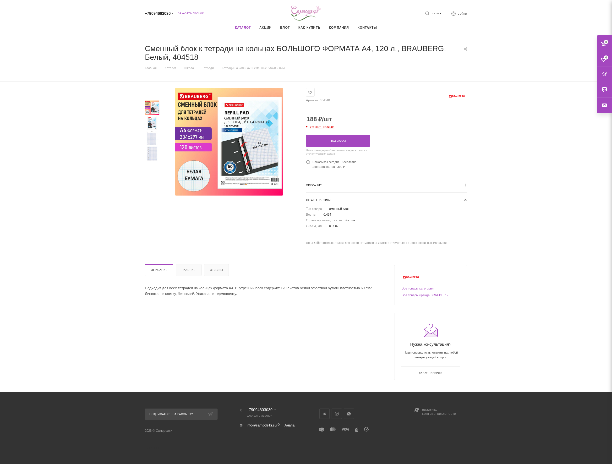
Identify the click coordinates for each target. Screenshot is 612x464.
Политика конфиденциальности (439, 412)
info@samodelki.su (262, 425)
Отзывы (216, 269)
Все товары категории (417, 288)
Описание (159, 269)
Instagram (337, 414)
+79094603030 (158, 13)
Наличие (189, 269)
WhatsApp (349, 414)
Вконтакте (324, 414)
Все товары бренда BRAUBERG (425, 295)
